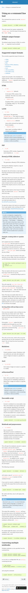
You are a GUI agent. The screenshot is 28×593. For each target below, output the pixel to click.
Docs (3, 7)
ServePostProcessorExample (9, 202)
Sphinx (9, 589)
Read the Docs (5, 590)
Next (22, 579)
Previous (6, 579)
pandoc (14, 135)
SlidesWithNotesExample (17, 208)
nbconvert (15, 2)
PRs (3, 303)
